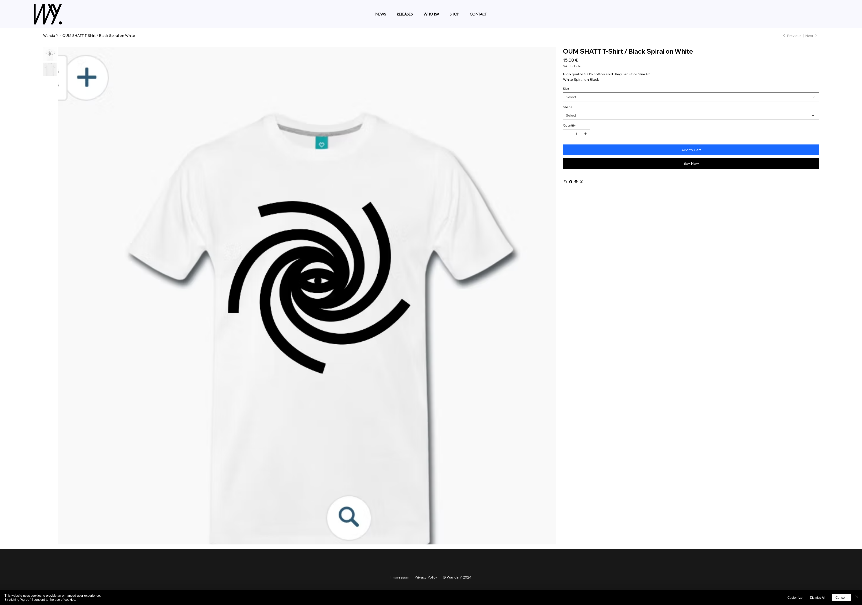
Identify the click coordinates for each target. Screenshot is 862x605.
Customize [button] (795, 597)
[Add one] (585, 133)
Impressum (399, 577)
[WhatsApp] (565, 181)
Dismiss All (817, 597)
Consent (841, 597)
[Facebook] (570, 181)
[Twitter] (581, 181)
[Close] (856, 597)
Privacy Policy (426, 577)
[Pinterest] (576, 181)
